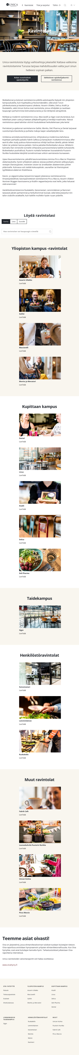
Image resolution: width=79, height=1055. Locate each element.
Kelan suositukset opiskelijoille (22, 78)
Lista (13, 221)
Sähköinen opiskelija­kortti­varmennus (56, 78)
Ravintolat (28, 5)
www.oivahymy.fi (9, 965)
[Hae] (65, 5)
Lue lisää (22, 283)
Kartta (5, 221)
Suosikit (22, 221)
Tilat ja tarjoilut (42, 5)
